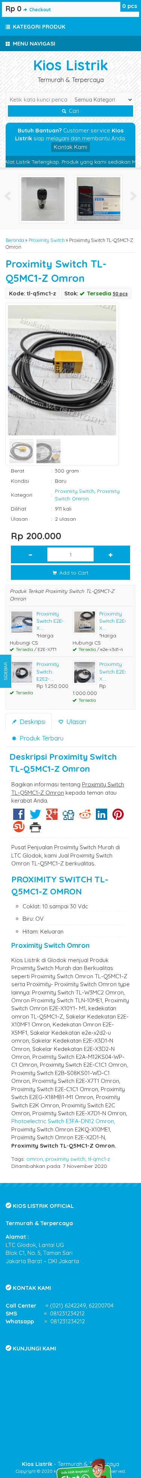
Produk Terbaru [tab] (41, 738)
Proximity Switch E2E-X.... (50, 620)
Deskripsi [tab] (31, 721)
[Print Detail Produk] (35, 829)
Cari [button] (73, 111)
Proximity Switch (47, 240)
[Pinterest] (118, 817)
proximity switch (65, 1159)
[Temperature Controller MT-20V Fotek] (86, 198)
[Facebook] (18, 817)
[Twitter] (35, 817)
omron (34, 1159)
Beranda (15, 240)
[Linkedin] (101, 817)
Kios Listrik (70, 65)
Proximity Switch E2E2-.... (47, 671)
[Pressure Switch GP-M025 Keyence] (30, 198)
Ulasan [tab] (75, 721)
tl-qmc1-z (99, 1159)
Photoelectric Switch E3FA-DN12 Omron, (63, 1121)
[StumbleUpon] (18, 829)
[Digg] (68, 817)
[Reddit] (84, 817)
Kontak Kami (70, 147)
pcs (129, 5)
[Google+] (51, 817)
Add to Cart (73, 572)
